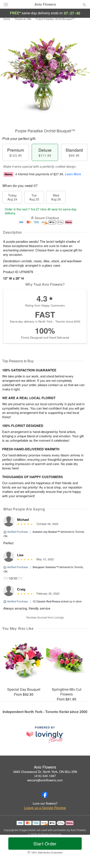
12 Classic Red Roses (46, 601)
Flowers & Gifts (23, 19)
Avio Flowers (45, 4)
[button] (81, 846)
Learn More (73, 174)
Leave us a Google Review (45, 807)
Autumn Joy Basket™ (46, 532)
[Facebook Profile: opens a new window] (45, 795)
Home (6, 19)
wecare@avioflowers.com (45, 780)
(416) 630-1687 (45, 776)
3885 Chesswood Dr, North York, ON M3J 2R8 (45, 771)
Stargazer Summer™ (46, 567)
